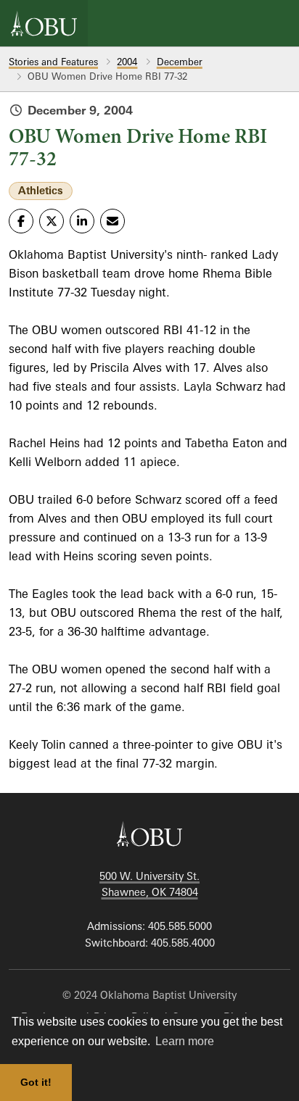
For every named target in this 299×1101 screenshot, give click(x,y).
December (179, 61)
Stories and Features (53, 61)
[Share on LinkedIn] (82, 221)
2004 (127, 61)
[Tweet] (51, 221)
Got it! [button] (36, 1082)
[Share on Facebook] (21, 221)
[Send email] (112, 221)
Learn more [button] (184, 1041)
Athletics (40, 190)
